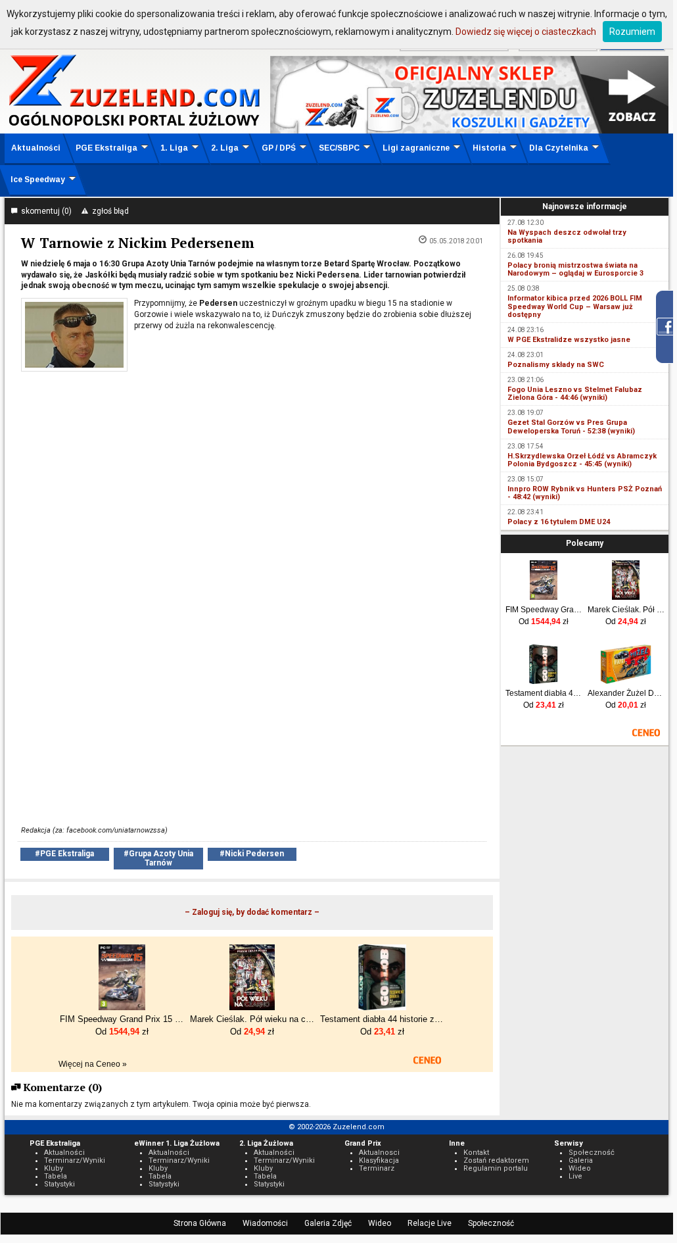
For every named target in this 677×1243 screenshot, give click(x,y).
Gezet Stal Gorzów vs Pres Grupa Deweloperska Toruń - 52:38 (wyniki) (571, 426)
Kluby (53, 1168)
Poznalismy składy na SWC (555, 364)
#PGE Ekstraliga (64, 853)
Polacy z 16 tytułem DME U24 (558, 522)
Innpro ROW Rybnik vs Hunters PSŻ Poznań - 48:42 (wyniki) (584, 493)
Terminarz (376, 1168)
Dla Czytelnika (558, 148)
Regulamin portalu (495, 1168)
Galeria (581, 1160)
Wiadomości (265, 1223)
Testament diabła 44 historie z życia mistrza (543, 693)
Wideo (379, 1223)
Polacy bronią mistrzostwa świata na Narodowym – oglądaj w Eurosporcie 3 (575, 269)
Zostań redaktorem (496, 1160)
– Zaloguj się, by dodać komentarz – (252, 912)
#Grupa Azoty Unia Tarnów (158, 858)
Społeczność (491, 1223)
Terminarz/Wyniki (74, 1160)
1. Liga (174, 148)
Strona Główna (200, 1223)
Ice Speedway (38, 179)
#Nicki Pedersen (252, 853)
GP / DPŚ (279, 148)
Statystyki (59, 1184)
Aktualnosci (379, 1152)
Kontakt (476, 1152)
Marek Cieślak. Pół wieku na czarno (626, 609)
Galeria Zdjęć (328, 1223)
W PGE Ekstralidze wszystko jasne (568, 339)
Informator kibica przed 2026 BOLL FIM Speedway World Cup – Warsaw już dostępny (574, 306)
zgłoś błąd (108, 211)
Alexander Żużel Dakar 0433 (626, 693)
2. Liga (225, 148)
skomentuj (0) (44, 211)
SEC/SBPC (339, 148)
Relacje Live (430, 1223)
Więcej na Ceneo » (92, 1064)
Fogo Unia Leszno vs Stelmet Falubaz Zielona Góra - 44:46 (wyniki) (574, 393)
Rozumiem (632, 31)
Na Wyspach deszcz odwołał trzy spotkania (566, 236)
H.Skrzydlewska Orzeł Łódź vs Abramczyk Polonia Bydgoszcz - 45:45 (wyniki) (582, 460)
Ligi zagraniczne (416, 148)
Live (575, 1176)
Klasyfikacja (379, 1160)
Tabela (55, 1176)
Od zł (544, 621)
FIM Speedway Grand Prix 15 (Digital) (543, 609)
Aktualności (35, 148)
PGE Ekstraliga (106, 148)
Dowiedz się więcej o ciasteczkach (525, 31)
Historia (489, 148)
